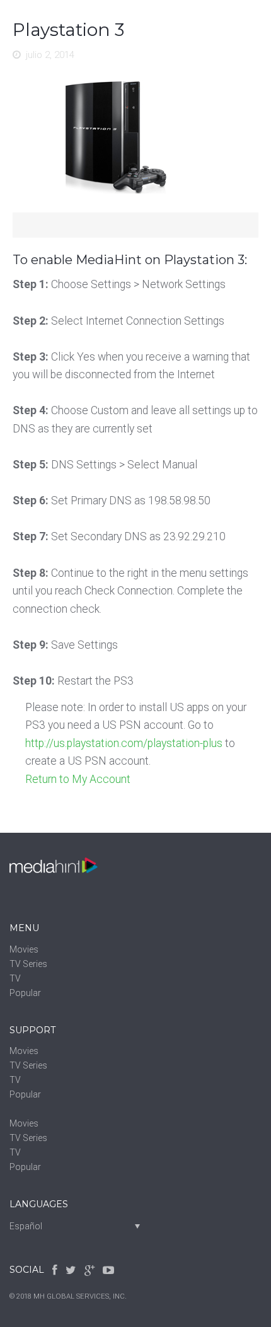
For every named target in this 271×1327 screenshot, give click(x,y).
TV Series (28, 964)
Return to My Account (77, 779)
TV (15, 978)
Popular (25, 993)
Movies (23, 949)
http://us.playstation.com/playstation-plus (123, 743)
